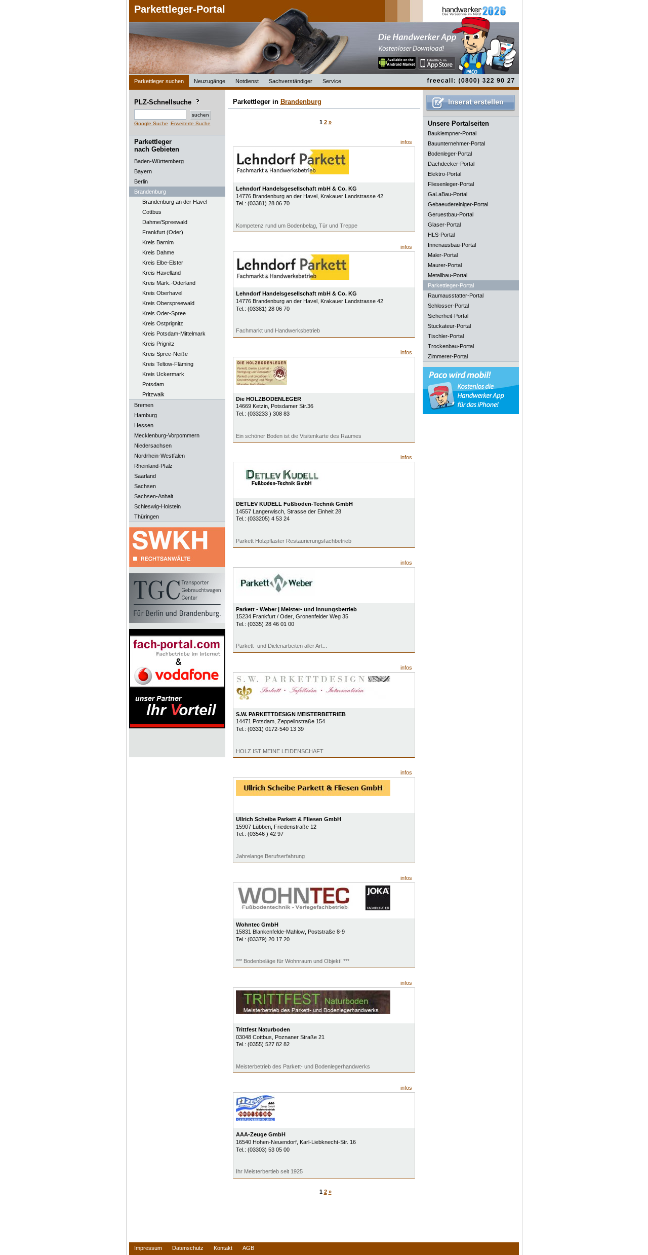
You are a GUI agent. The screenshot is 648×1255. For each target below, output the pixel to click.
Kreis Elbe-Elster (162, 263)
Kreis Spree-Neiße (165, 354)
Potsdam (153, 384)
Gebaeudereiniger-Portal (458, 204)
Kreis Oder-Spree (164, 313)
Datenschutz (188, 1248)
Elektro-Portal (444, 174)
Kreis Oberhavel (162, 293)
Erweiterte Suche (191, 123)
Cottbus (151, 212)
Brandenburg (300, 101)
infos (406, 142)
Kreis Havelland (161, 273)
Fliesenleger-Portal (451, 184)
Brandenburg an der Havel (174, 202)
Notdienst (247, 81)
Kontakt (223, 1248)
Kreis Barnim (158, 242)
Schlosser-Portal (448, 306)
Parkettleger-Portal (179, 9)
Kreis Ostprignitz (162, 323)
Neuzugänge (209, 81)
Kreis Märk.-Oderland (168, 283)
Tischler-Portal (446, 336)
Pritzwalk (153, 394)
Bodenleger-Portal (450, 154)
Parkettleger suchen (159, 81)
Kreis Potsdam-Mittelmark (174, 333)
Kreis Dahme (158, 252)
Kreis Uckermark (163, 374)
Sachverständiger (290, 81)
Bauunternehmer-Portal (456, 143)
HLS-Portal (441, 235)
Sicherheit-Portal (448, 316)
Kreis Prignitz (158, 344)
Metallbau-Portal (447, 275)
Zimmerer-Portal (448, 356)
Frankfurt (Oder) (162, 232)
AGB (248, 1248)
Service (331, 81)
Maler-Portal (443, 255)
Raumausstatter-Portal (455, 295)
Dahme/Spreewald (164, 222)
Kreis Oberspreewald (168, 303)
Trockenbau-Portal (451, 346)
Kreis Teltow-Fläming (167, 364)
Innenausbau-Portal (452, 245)
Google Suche (151, 123)
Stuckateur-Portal (449, 326)
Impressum (148, 1248)
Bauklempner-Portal (452, 133)
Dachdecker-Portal (451, 164)
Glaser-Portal (444, 225)
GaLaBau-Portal (447, 194)
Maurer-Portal (445, 265)
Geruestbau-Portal (450, 214)
